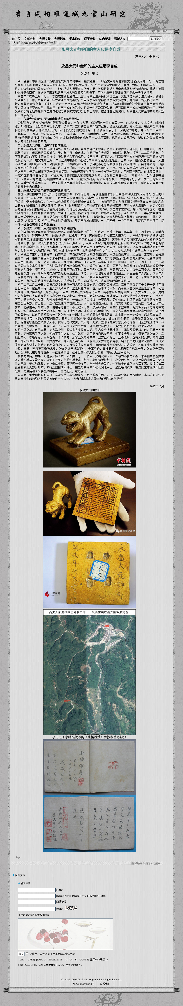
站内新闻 (105, 38)
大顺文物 (45, 38)
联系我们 (105, 984)
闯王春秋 (90, 38)
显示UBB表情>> (99, 959)
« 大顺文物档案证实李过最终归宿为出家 (33, 42)
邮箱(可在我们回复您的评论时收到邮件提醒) (81, 896)
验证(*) (60, 909)
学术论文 (75, 38)
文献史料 (30, 38)
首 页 (16, 38)
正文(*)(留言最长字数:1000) (33, 915)
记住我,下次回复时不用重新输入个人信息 (52, 954)
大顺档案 (60, 38)
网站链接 (61, 901)
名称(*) (60, 890)
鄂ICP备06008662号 (83, 984)
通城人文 (120, 38)
